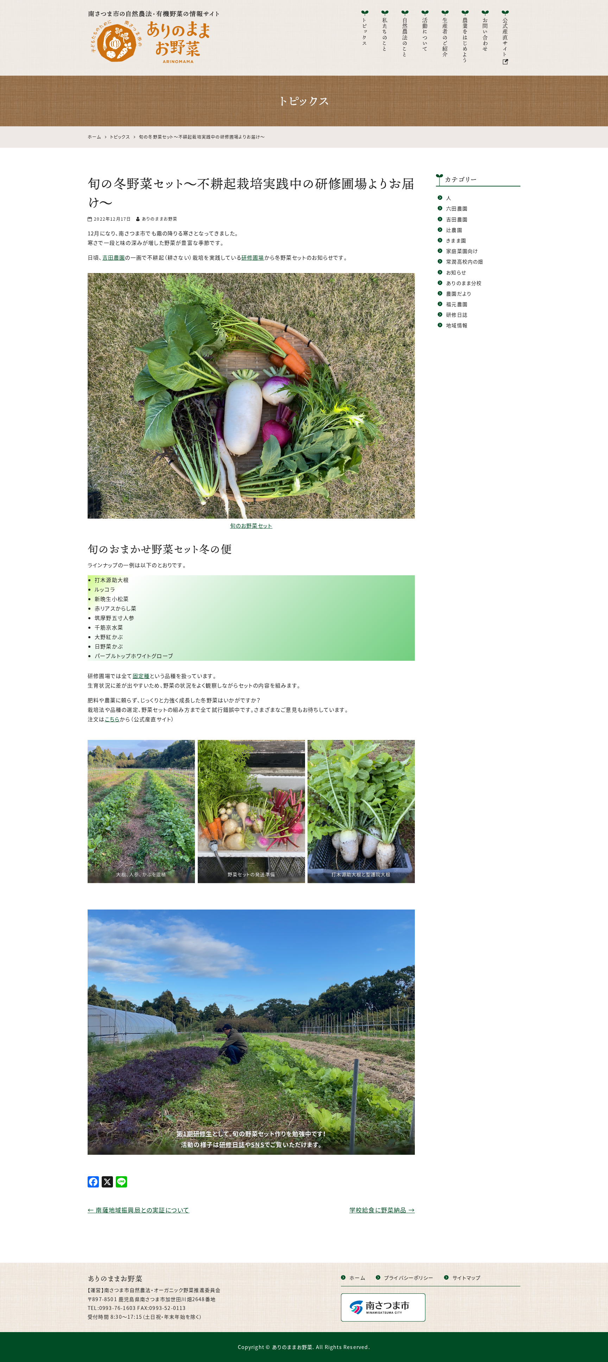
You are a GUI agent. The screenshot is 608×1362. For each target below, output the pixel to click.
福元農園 (457, 304)
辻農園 (454, 229)
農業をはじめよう (465, 40)
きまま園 (456, 240)
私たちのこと (385, 35)
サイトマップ (466, 1277)
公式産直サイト (505, 37)
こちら (112, 719)
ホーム (357, 1277)
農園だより (458, 293)
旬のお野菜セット (251, 526)
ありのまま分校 (464, 282)
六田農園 (457, 208)
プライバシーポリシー (408, 1277)
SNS (258, 1144)
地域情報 (457, 325)
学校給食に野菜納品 (382, 1209)
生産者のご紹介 (445, 37)
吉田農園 (113, 257)
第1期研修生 (194, 1133)
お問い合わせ (485, 35)
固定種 (141, 676)
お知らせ (456, 272)
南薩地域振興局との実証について (138, 1209)
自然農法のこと (405, 37)
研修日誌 (232, 1144)
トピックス (365, 32)
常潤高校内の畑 (464, 261)
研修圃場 (252, 257)
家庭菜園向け (462, 250)
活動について (425, 35)
